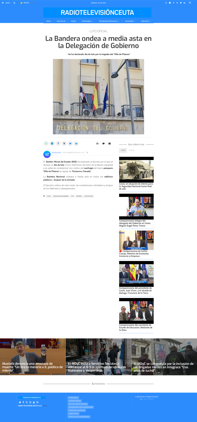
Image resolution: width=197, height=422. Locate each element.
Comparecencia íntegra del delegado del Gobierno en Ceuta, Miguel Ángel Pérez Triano (135, 223)
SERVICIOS (145, 21)
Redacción (56, 152)
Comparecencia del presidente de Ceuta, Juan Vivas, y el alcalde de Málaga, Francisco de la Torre (135, 290)
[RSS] (37, 402)
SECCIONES (129, 21)
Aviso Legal (73, 398)
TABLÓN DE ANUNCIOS (77, 410)
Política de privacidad (78, 404)
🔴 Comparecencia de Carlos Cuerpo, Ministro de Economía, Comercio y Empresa (134, 254)
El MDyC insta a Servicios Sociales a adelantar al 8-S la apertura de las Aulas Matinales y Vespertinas (97, 367)
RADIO (73, 21)
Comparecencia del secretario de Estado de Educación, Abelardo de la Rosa (135, 327)
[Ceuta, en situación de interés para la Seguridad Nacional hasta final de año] (136, 170)
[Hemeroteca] (190, 3)
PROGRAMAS (86, 21)
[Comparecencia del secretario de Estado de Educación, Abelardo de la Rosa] (136, 311)
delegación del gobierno (61, 196)
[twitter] (27, 402)
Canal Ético (73, 413)
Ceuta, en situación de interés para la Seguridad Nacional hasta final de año (136, 186)
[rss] (87, 152)
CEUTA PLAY (61, 21)
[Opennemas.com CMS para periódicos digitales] (146, 398)
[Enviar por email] (109, 143)
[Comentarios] (103, 143)
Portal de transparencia (79, 417)
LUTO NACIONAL (88, 196)
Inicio (48, 21)
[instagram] (30, 402)
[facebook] (23, 402)
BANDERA (79, 196)
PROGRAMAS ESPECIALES (108, 21)
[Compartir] (166, 3)
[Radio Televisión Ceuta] (97, 12)
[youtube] (34, 402)
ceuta (49, 196)
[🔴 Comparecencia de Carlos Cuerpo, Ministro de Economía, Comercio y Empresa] (136, 240)
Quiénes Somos (75, 401)
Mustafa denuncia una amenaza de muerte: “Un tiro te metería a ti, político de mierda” (32, 367)
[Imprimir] (97, 143)
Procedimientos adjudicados (81, 407)
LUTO (72, 196)
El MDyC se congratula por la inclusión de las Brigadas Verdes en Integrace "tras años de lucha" (164, 367)
